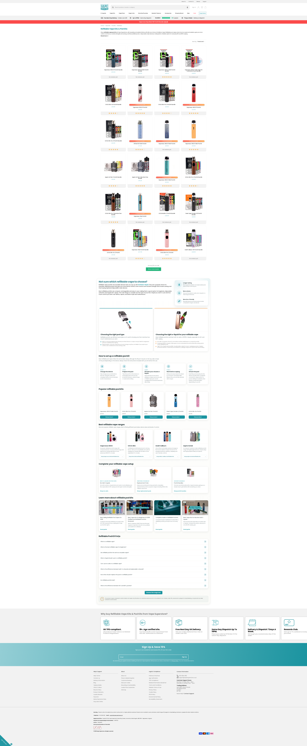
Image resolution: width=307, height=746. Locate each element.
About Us (184, 1)
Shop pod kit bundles (180, 491)
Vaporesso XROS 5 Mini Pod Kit (109, 411)
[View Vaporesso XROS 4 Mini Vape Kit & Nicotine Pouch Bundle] (193, 62)
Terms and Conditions (155, 685)
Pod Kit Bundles (178, 483)
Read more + (104, 36)
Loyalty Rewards (98, 694)
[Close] (11, 743)
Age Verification (153, 678)
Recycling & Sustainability (128, 685)
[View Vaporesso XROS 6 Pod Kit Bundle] (113, 62)
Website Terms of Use (155, 687)
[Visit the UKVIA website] (153, 728)
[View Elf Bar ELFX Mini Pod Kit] (140, 134)
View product (109, 417)
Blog (95, 682)
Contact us (97, 678)
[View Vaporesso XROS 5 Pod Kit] (193, 98)
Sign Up (184, 657)
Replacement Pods (142, 483)
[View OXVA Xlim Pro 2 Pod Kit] (166, 243)
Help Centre (97, 675)
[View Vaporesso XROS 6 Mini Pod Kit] (166, 134)
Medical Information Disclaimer (157, 682)
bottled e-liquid (143, 285)
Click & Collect (98, 687)
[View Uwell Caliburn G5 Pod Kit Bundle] (193, 243)
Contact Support (189, 693)
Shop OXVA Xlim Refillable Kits (140, 456)
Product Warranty (98, 692)
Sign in (194, 7)
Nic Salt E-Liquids (105, 483)
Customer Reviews (126, 680)
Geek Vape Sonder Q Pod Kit (175, 411)
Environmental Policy (155, 697)
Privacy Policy (175, 660)
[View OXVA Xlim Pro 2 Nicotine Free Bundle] (113, 206)
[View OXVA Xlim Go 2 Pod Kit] (113, 243)
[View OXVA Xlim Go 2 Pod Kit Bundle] (113, 134)
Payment (96, 697)
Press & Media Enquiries (127, 678)
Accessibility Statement (155, 699)
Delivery (198, 1)
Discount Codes (125, 682)
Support (204, 1)
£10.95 (166, 22)
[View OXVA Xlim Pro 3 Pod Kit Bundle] (166, 98)
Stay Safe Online (98, 701)
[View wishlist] (202, 7)
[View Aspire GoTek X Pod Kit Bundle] (113, 170)
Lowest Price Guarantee (128, 687)
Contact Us (191, 1)
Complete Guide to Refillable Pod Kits (167, 517)
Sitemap (123, 689)
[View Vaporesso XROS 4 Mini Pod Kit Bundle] (166, 62)
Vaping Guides (98, 685)
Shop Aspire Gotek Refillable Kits (195, 456)
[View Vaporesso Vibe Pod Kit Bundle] (140, 243)
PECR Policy (152, 694)
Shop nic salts (104, 491)
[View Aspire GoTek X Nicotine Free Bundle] (140, 170)
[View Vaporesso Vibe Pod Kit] (140, 206)
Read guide (103, 529)
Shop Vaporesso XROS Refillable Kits (112, 456)
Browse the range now (153, 592)
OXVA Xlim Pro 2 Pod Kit (129, 411)
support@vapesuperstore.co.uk (116, 715)
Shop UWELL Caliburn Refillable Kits (167, 456)
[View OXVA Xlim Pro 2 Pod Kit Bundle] (193, 170)
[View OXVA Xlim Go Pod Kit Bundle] (113, 98)
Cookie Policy (152, 692)
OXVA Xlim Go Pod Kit (195, 411)
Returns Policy (97, 689)
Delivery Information (99, 680)
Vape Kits (107, 25)
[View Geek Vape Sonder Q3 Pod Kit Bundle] (193, 206)
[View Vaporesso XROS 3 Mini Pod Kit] (166, 170)
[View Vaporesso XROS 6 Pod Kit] (140, 98)
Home (102, 25)
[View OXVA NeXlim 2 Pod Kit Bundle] (166, 206)
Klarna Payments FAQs (100, 699)
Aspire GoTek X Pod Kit (151, 411)
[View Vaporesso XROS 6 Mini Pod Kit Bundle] (140, 62)
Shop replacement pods (144, 491)
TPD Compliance (153, 680)
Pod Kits (114, 25)
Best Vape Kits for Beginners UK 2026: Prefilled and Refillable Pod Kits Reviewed (139, 519)
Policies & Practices (154, 675)
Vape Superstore (101, 731)
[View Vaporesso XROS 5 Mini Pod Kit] (193, 134)
